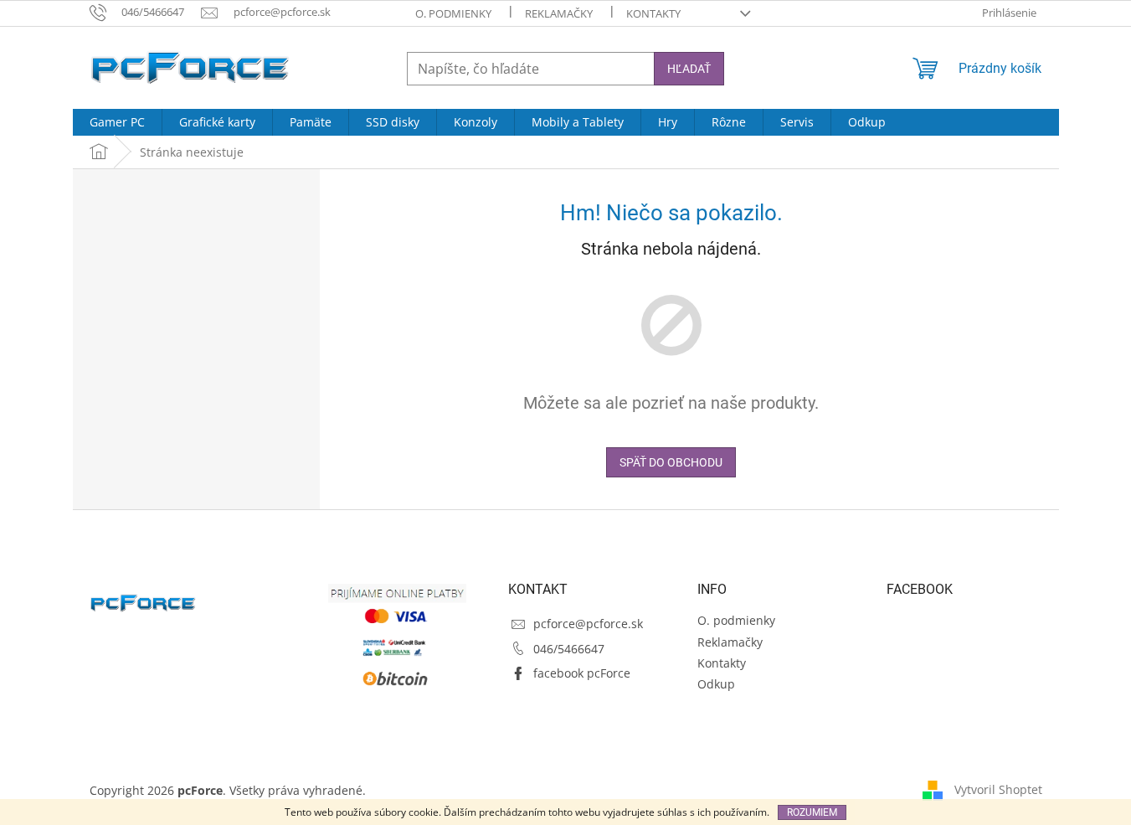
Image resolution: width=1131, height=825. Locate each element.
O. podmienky (453, 13)
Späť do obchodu (670, 462)
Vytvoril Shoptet (998, 789)
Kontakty (653, 13)
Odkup (716, 684)
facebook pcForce (581, 673)
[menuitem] (117, 122)
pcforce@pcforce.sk (588, 624)
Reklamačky (559, 13)
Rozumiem (812, 812)
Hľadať (689, 68)
